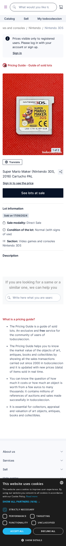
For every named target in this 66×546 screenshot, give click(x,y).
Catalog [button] (9, 18)
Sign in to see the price (18, 183)
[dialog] (33, 512)
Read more (31, 496)
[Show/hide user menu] (5, 7)
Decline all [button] (48, 531)
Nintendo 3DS (54, 28)
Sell (26, 18)
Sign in (17, 53)
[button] (33, 501)
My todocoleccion (49, 18)
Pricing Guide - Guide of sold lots (30, 65)
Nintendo (35, 28)
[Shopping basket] (61, 7)
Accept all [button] (17, 531)
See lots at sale (33, 193)
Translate (14, 162)
